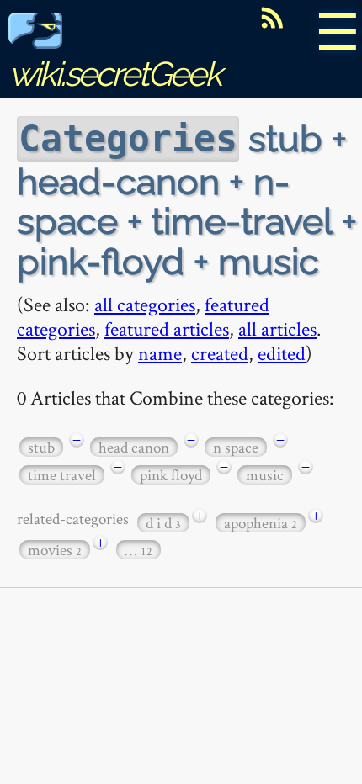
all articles (277, 328)
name (160, 353)
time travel (62, 475)
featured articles (166, 328)
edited (282, 353)
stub (41, 447)
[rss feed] (271, 17)
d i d (163, 522)
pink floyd (171, 475)
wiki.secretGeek (114, 73)
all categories (144, 304)
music (265, 475)
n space (235, 447)
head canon (133, 447)
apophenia (260, 522)
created (219, 353)
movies (55, 549)
